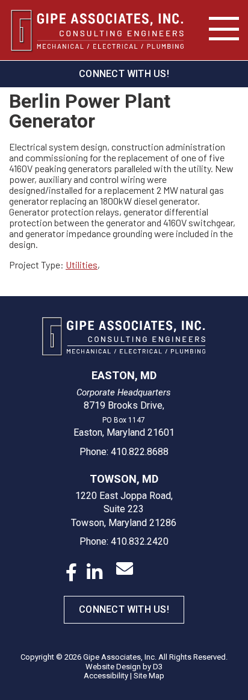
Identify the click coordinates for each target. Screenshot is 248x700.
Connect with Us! (124, 73)
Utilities (82, 264)
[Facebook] (71, 572)
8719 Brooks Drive (123, 405)
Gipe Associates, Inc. (120, 656)
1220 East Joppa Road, (124, 495)
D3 (158, 666)
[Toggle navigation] (224, 29)
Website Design (113, 666)
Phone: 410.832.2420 (124, 541)
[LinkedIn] (94, 572)
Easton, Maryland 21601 (124, 432)
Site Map (149, 675)
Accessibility (106, 675)
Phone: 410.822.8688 (124, 451)
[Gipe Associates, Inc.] (97, 30)
